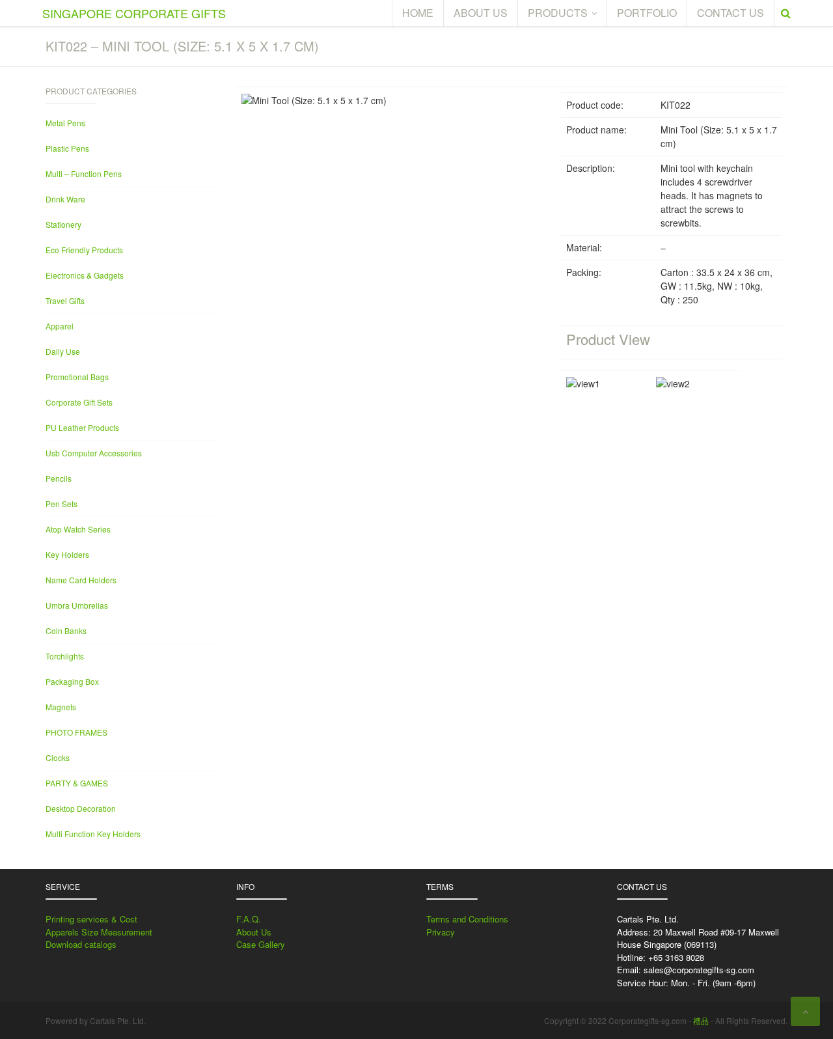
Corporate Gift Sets (79, 402)
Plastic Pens (67, 148)
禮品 (701, 1020)
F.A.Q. (248, 919)
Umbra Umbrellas (77, 605)
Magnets (61, 706)
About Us (253, 932)
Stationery (63, 224)
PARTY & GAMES (77, 782)
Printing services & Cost (91, 919)
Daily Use (63, 351)
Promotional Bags (77, 376)
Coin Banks (66, 630)
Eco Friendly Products (84, 249)
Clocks (58, 757)
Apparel (60, 325)
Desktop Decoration (81, 808)
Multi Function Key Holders (93, 833)
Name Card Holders (81, 579)
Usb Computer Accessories (94, 452)
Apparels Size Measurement (99, 932)
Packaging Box (72, 681)
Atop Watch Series (78, 528)
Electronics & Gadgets (85, 275)
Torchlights (65, 655)
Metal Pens (65, 122)
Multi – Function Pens (84, 173)
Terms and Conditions (467, 919)
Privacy (440, 932)
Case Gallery (260, 944)
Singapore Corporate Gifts (134, 13)
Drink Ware (65, 198)
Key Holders (67, 554)
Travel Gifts (65, 300)
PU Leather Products (82, 427)
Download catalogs (81, 944)
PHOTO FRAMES (76, 732)
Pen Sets (61, 503)
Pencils (59, 478)
